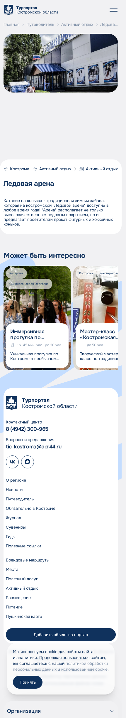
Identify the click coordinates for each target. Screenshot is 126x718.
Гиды (11, 536)
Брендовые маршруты (28, 560)
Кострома (19, 169)
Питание (14, 607)
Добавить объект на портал (61, 634)
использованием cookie (84, 669)
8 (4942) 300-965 (27, 429)
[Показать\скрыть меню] (113, 10)
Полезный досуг (22, 578)
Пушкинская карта (24, 616)
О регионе (16, 480)
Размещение (18, 597)
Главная (11, 24)
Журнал (13, 517)
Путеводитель (40, 24)
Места (12, 569)
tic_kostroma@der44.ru (34, 447)
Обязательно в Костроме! (31, 508)
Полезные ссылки (23, 546)
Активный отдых (77, 24)
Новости (14, 489)
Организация (24, 711)
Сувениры (16, 527)
